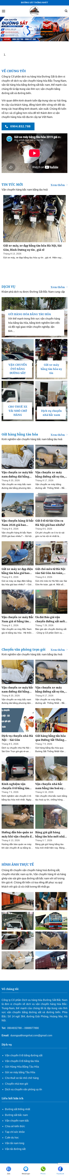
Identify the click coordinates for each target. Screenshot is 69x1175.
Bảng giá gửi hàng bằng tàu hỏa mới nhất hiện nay (50, 835)
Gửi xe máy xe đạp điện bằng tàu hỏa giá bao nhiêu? (17, 571)
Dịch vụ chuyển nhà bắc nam (51, 413)
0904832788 (14, 1028)
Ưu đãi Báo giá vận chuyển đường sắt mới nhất (50, 619)
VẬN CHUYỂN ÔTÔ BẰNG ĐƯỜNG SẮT (18, 369)
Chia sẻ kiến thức (15, 1126)
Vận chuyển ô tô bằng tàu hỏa (22, 1061)
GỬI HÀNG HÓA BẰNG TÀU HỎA (29, 314)
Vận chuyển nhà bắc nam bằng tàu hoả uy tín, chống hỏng (49, 786)
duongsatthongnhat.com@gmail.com (31, 1035)
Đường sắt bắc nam (16, 1115)
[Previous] (3, 44)
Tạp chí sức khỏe (15, 1132)
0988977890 (31, 1028)
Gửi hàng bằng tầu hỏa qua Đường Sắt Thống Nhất (50, 738)
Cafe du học (12, 1137)
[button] (3, 11)
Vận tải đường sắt (15, 1149)
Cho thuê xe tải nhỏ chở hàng (22, 1078)
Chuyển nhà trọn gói (16, 1083)
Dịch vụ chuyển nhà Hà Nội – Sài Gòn (17, 738)
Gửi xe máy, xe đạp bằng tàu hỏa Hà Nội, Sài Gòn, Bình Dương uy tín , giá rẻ (32, 247)
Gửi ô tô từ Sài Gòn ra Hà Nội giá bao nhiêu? (50, 522)
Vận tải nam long (14, 1143)
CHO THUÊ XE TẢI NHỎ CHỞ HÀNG (17, 410)
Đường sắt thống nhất (17, 1109)
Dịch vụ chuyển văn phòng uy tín (23, 1089)
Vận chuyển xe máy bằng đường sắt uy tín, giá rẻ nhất (50, 475)
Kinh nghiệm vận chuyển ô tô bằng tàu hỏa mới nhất (15, 786)
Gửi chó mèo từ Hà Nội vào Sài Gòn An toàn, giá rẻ (50, 571)
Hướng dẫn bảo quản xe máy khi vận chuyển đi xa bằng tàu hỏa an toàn (17, 835)
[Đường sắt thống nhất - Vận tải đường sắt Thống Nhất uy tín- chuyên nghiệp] (34, 11)
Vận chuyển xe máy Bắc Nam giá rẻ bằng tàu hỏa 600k (18, 619)
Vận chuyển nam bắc (17, 1120)
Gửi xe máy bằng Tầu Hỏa (20, 1072)
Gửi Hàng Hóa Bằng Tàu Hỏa (22, 1066)
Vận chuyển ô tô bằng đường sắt (23, 1055)
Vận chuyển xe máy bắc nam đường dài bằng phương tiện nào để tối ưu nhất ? (17, 475)
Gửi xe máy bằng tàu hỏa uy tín (51, 369)
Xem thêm (58, 185)
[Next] (12, 44)
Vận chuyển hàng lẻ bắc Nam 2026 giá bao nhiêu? (18, 523)
